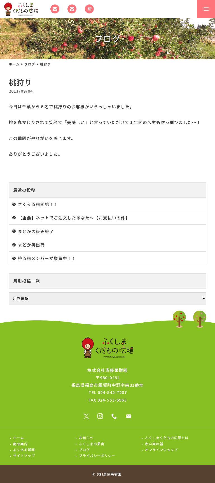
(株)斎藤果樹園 (109, 474)
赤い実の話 (154, 443)
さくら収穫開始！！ (38, 204)
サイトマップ (24, 455)
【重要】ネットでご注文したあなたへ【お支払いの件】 (74, 218)
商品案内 (20, 443)
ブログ (29, 64)
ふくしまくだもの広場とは (167, 437)
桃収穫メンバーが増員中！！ (47, 258)
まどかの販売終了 (36, 231)
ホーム (14, 64)
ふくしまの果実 (91, 443)
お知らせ (86, 437)
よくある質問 (24, 449)
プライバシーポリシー (97, 455)
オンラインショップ (161, 449)
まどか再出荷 (31, 245)
